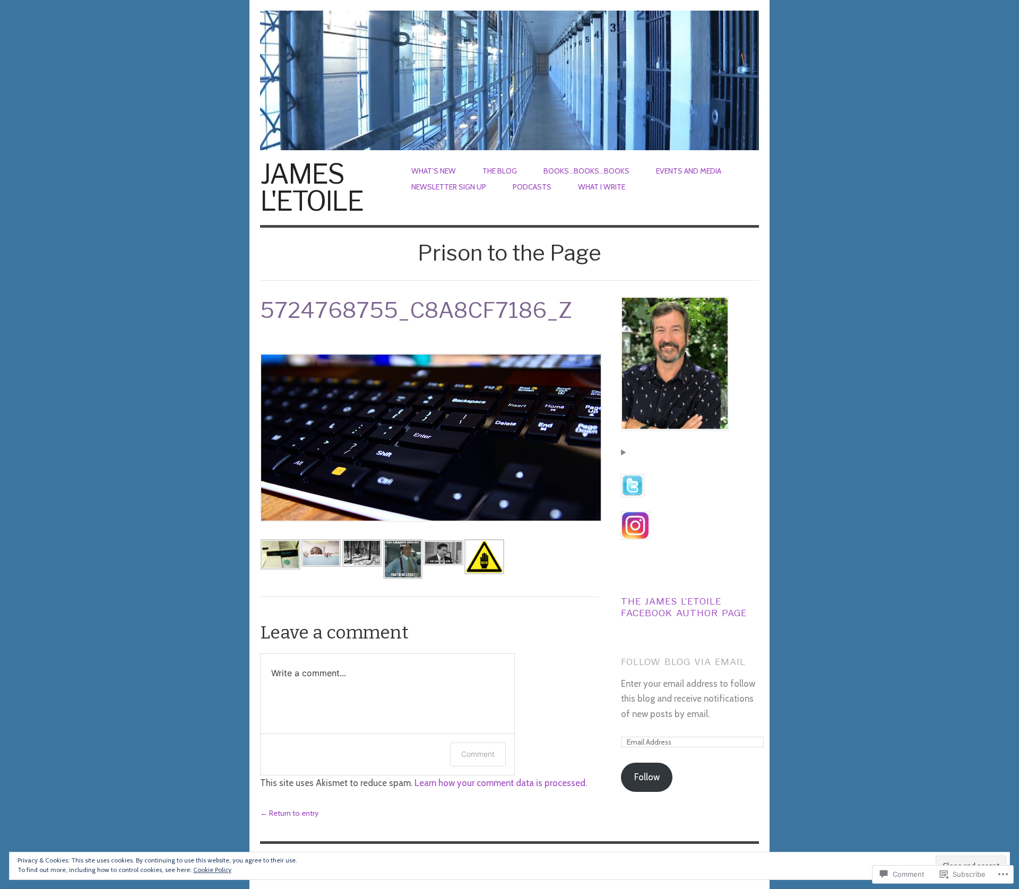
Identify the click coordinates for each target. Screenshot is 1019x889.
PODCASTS (532, 187)
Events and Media (688, 171)
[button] (280, 554)
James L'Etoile (311, 187)
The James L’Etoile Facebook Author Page (684, 607)
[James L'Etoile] (509, 74)
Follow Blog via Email (683, 662)
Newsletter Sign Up (448, 187)
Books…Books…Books (586, 171)
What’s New (433, 171)
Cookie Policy (212, 870)
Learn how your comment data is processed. (500, 783)
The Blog (499, 171)
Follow (647, 777)
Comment (478, 753)
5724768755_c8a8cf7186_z (416, 310)
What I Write (601, 187)
